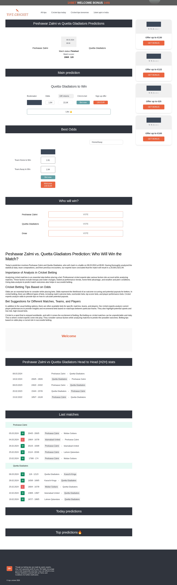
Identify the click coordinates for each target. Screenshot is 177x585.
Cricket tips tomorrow (80, 12)
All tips (43, 12)
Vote (85, 214)
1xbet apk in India (101, 12)
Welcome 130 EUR (48, 184)
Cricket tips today (58, 12)
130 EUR (101, 102)
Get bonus (153, 43)
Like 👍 (69, 112)
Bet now (83, 102)
